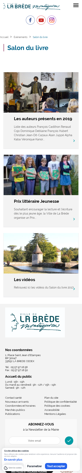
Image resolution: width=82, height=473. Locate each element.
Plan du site (51, 397)
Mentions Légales (55, 413)
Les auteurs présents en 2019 (43, 118)
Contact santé (13, 397)
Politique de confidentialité (60, 401)
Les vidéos (24, 279)
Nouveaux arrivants (17, 401)
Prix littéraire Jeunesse (36, 201)
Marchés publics (15, 409)
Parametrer (34, 466)
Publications (12, 413)
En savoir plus (13, 459)
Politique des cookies (57, 405)
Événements (20, 37)
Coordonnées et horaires (20, 405)
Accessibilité (52, 409)
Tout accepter (56, 466)
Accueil (4, 37)
